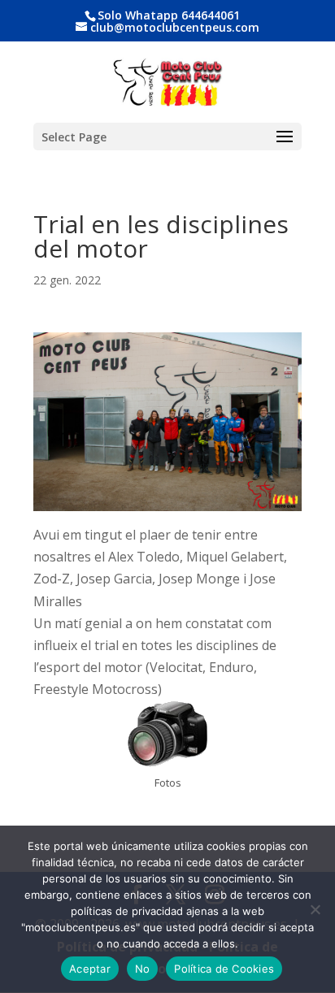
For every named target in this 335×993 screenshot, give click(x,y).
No (142, 968)
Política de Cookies (224, 968)
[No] (315, 909)
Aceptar (90, 968)
